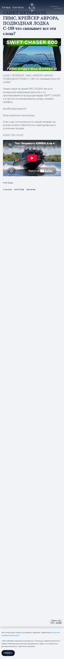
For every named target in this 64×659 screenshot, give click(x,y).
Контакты (18, 7)
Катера (6, 7)
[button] (54, 7)
